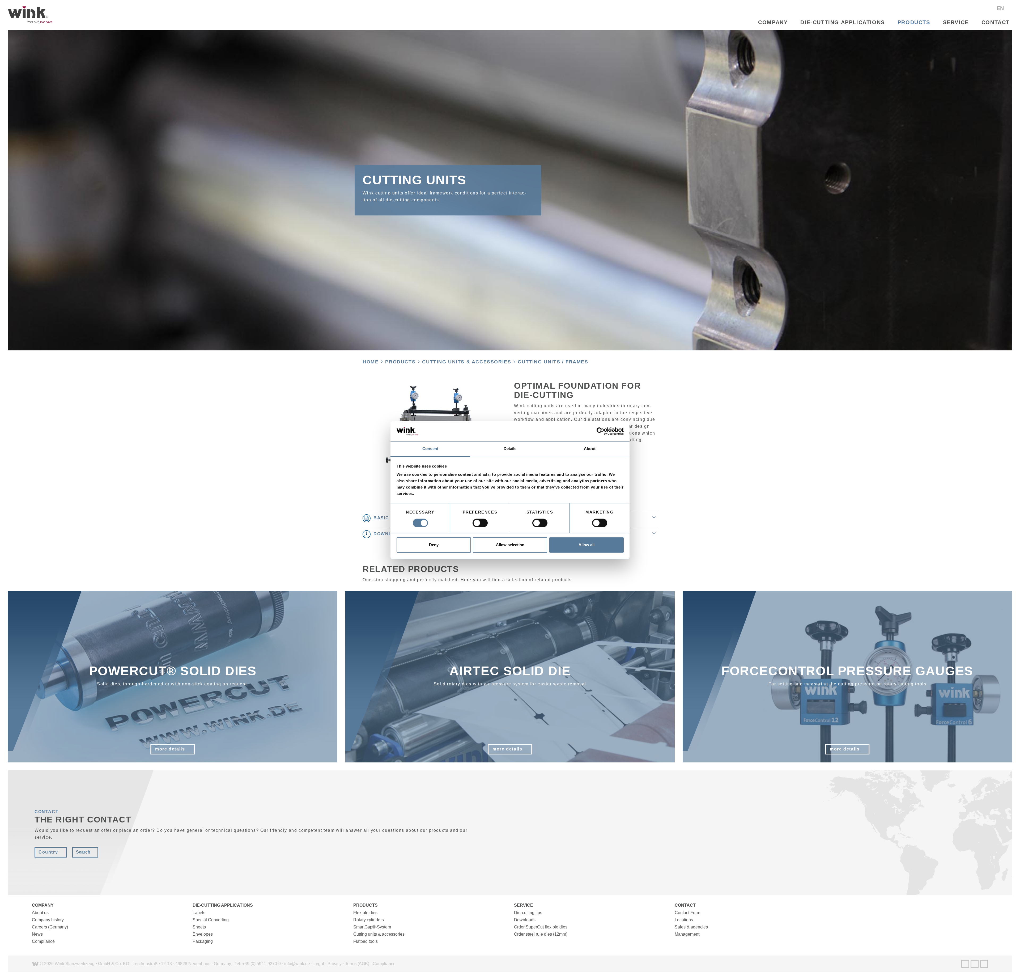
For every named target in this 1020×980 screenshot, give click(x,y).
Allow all (586, 545)
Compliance (43, 941)
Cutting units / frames (553, 361)
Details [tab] (510, 449)
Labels (199, 912)
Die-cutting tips (528, 912)
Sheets (199, 927)
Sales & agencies (691, 927)
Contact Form (687, 912)
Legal (318, 963)
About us (40, 912)
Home (371, 361)
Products (914, 22)
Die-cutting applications (842, 22)
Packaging (203, 941)
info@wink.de (297, 963)
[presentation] (6, 677)
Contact (995, 22)
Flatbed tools (365, 941)
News (37, 934)
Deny (434, 545)
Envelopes (203, 934)
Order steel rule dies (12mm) (540, 934)
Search (83, 852)
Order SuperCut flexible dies (540, 927)
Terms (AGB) (357, 963)
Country (48, 852)
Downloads (525, 920)
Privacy (335, 963)
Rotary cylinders (368, 920)
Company (773, 22)
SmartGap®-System (372, 927)
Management (687, 934)
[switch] (480, 523)
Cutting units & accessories (466, 361)
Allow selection (510, 545)
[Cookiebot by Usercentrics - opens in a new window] (600, 431)
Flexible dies (365, 912)
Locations (684, 920)
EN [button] (1001, 8)
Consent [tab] (430, 449)
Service (956, 22)
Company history (48, 920)
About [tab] (590, 449)
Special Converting (211, 920)
